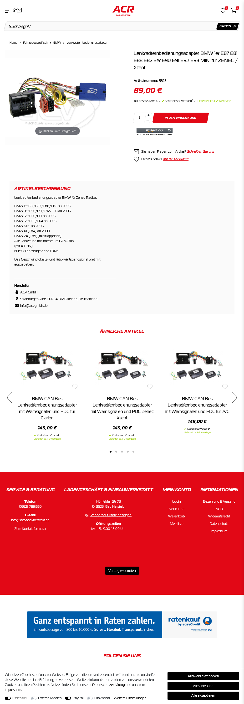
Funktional (102, 698)
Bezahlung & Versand (219, 501)
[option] (47, 392)
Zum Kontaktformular (30, 529)
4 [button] (128, 452)
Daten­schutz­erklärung (108, 685)
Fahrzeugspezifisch (35, 43)
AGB (219, 509)
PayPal (78, 698)
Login (176, 501)
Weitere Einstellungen (130, 698)
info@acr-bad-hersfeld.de (30, 520)
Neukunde (176, 509)
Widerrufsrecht (219, 516)
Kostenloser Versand (179, 101)
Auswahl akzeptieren (203, 676)
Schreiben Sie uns (200, 151)
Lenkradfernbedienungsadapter (87, 43)
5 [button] (133, 452)
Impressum (219, 531)
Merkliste (176, 523)
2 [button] (116, 452)
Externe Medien (50, 698)
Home (13, 43)
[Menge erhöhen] (148, 115)
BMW (57, 43)
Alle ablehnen (203, 686)
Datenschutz (219, 523)
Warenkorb (176, 516)
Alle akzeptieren (203, 695)
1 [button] (111, 452)
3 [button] (122, 452)
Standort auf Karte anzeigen (111, 515)
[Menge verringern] (147, 120)
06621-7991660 (30, 506)
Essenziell (19, 698)
